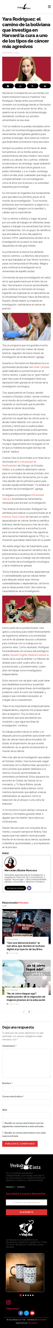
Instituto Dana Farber (13, 516)
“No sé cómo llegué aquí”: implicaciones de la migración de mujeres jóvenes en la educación (26, 996)
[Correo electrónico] (29, 888)
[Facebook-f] (20, 1313)
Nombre (7, 1083)
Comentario (9, 1045)
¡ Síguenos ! (12, 1308)
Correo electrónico (13, 1096)
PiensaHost (32, 1323)
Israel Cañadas (41, 367)
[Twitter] (26, 1313)
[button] (20, 1295)
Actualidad (12, 939)
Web (4, 1110)
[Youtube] (32, 1313)
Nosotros (10, 1187)
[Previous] (24, 1012)
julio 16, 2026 (13, 953)
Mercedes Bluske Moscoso (21, 870)
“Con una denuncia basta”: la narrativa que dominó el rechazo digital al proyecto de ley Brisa (26, 946)
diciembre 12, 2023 (10, 53)
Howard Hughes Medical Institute (28, 655)
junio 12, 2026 (13, 1004)
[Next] (29, 1012)
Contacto (21, 1187)
